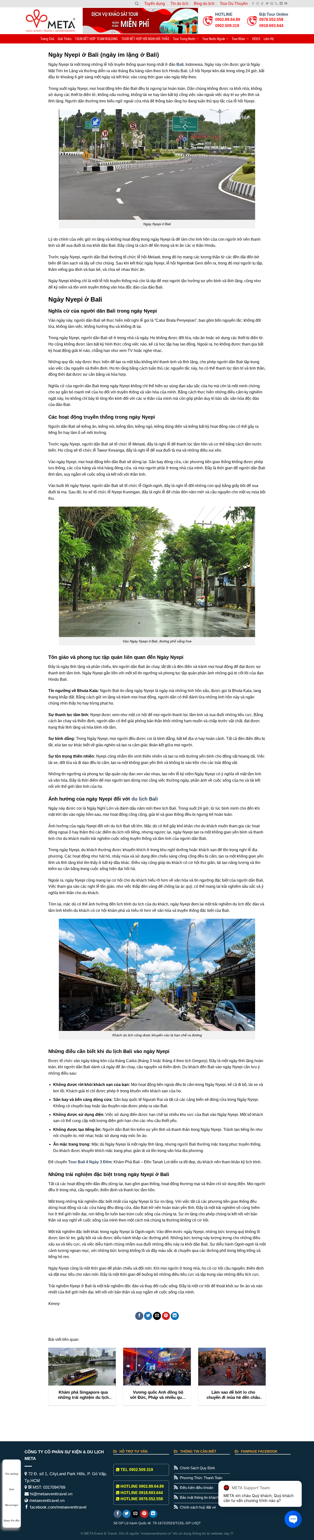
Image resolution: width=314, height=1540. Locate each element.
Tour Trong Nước (184, 39)
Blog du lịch (204, 3)
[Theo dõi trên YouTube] (285, 3)
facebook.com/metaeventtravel (57, 1507)
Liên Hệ (269, 39)
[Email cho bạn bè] (157, 1316)
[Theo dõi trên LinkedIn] (281, 3)
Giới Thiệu (64, 39)
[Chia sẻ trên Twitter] (148, 1316)
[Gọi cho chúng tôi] (276, 3)
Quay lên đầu (12, 1520)
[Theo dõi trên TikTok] (262, 3)
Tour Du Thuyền (234, 3)
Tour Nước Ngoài (213, 39)
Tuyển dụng (154, 3)
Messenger (11, 1505)
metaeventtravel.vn (46, 1500)
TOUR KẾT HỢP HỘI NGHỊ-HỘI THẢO (145, 39)
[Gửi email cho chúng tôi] (271, 3)
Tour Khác (238, 39)
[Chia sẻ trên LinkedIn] (175, 1316)
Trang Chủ (47, 39)
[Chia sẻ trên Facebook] (139, 1316)
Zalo (11, 1489)
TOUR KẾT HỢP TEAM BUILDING (96, 39)
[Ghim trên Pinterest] (166, 1316)
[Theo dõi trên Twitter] (267, 3)
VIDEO (256, 39)
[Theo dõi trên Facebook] (252, 3)
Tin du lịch (179, 3)
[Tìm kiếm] (137, 3)
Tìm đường (11, 1473)
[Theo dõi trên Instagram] (257, 3)
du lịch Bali (144, 799)
